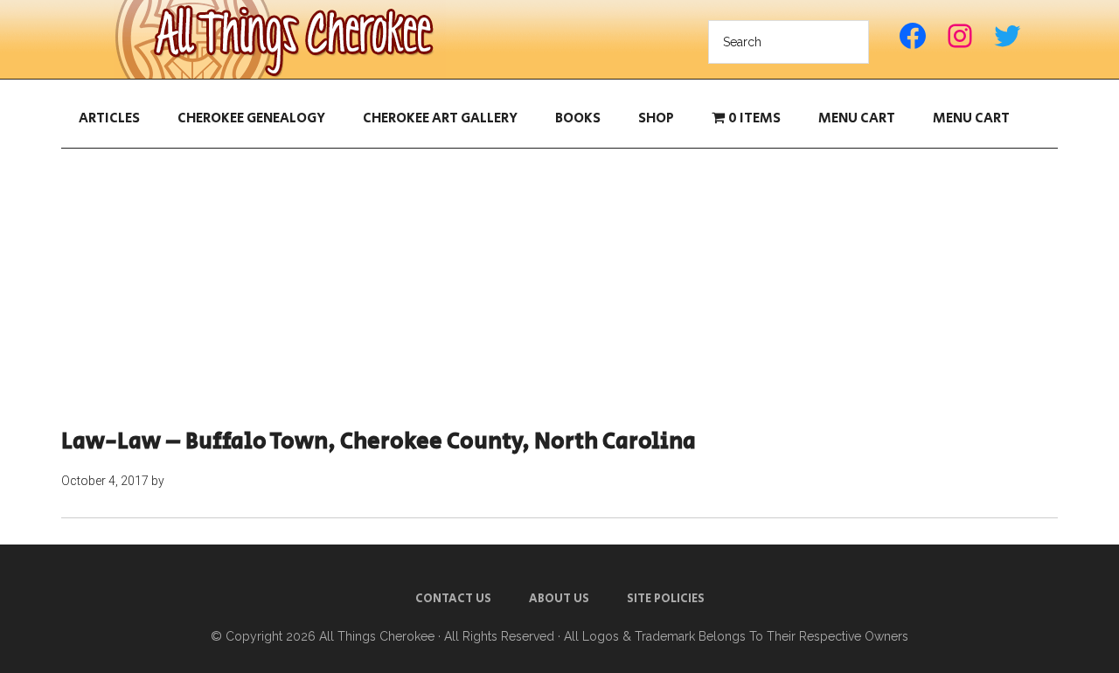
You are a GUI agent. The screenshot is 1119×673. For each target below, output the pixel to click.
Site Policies (666, 598)
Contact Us (453, 598)
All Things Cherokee (279, 39)
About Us (559, 598)
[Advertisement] (559, 288)
